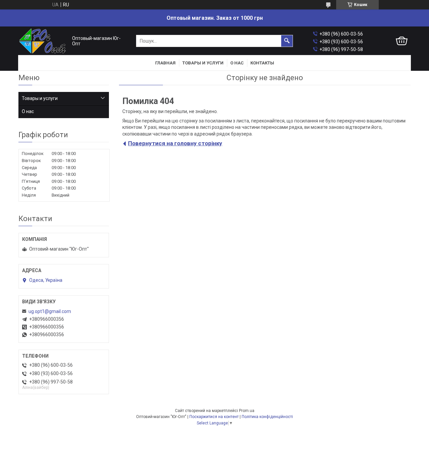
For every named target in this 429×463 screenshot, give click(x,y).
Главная (165, 62)
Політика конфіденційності (267, 416)
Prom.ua (246, 410)
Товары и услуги (203, 62)
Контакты (262, 62)
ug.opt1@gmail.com (49, 311)
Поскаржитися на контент (214, 416)
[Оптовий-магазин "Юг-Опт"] (43, 41)
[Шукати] (287, 41)
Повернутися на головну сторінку (175, 143)
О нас (237, 62)
